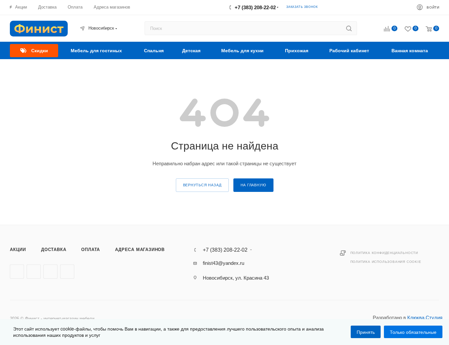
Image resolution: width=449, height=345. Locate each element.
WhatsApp (67, 271)
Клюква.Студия (424, 317)
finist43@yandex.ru (223, 263)
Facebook (34, 271)
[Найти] (349, 28)
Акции (18, 249)
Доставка (53, 249)
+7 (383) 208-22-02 (255, 7)
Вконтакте (17, 271)
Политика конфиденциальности (384, 253)
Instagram (50, 271)
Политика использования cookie (385, 262)
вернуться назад (202, 185)
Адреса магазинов (140, 249)
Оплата (90, 249)
